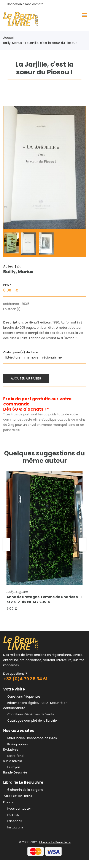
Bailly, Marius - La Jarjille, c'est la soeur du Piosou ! (40, 43)
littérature (13, 357)
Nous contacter (18, 808)
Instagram (14, 827)
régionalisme (52, 357)
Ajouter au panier (26, 378)
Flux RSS (12, 815)
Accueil (8, 37)
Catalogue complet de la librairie (31, 720)
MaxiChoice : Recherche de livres (31, 738)
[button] (84, 14)
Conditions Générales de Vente (30, 714)
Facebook (14, 821)
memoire (31, 357)
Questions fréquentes (23, 696)
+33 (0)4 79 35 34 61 (25, 679)
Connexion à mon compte (25, 4)
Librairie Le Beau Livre (55, 842)
